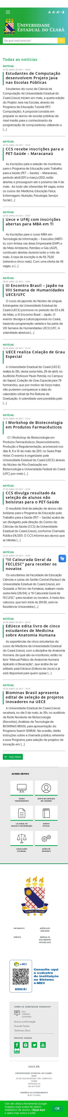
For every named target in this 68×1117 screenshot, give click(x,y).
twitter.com (34, 1045)
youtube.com (43, 1045)
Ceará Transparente (22, 800)
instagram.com (26, 1045)
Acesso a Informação (25, 1021)
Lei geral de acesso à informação (21, 825)
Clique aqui (38, 1110)
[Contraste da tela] (63, 12)
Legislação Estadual (21, 850)
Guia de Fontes (22, 1025)
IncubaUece (19, 928)
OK (57, 1108)
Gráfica (17, 937)
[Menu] (8, 12)
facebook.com (17, 1045)
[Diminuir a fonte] (54, 12)
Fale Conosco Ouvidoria (26, 1014)
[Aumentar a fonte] (58, 12)
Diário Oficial (46, 825)
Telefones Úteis (22, 1030)
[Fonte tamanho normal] (49, 12)
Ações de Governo (46, 850)
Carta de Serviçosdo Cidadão (46, 800)
